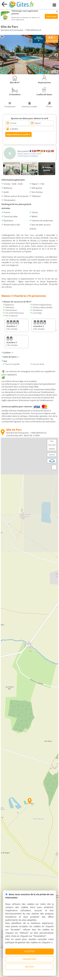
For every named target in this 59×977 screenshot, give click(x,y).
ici (52, 942)
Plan (52, 441)
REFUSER (29, 966)
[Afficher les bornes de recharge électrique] (52, 460)
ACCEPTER (29, 951)
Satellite (52, 449)
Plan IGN (51, 445)
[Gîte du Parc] (29, 73)
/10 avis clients (51, 38)
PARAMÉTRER (29, 959)
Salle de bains (10, 356)
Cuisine (7, 352)
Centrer (52, 454)
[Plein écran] (54, 467)
